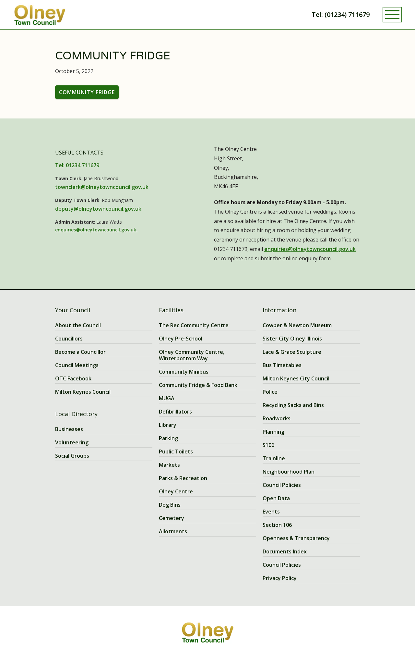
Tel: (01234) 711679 (341, 14)
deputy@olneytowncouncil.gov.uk (98, 208)
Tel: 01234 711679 (77, 165)
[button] (392, 14)
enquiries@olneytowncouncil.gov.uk (96, 230)
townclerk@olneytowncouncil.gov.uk (101, 187)
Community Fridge (87, 92)
